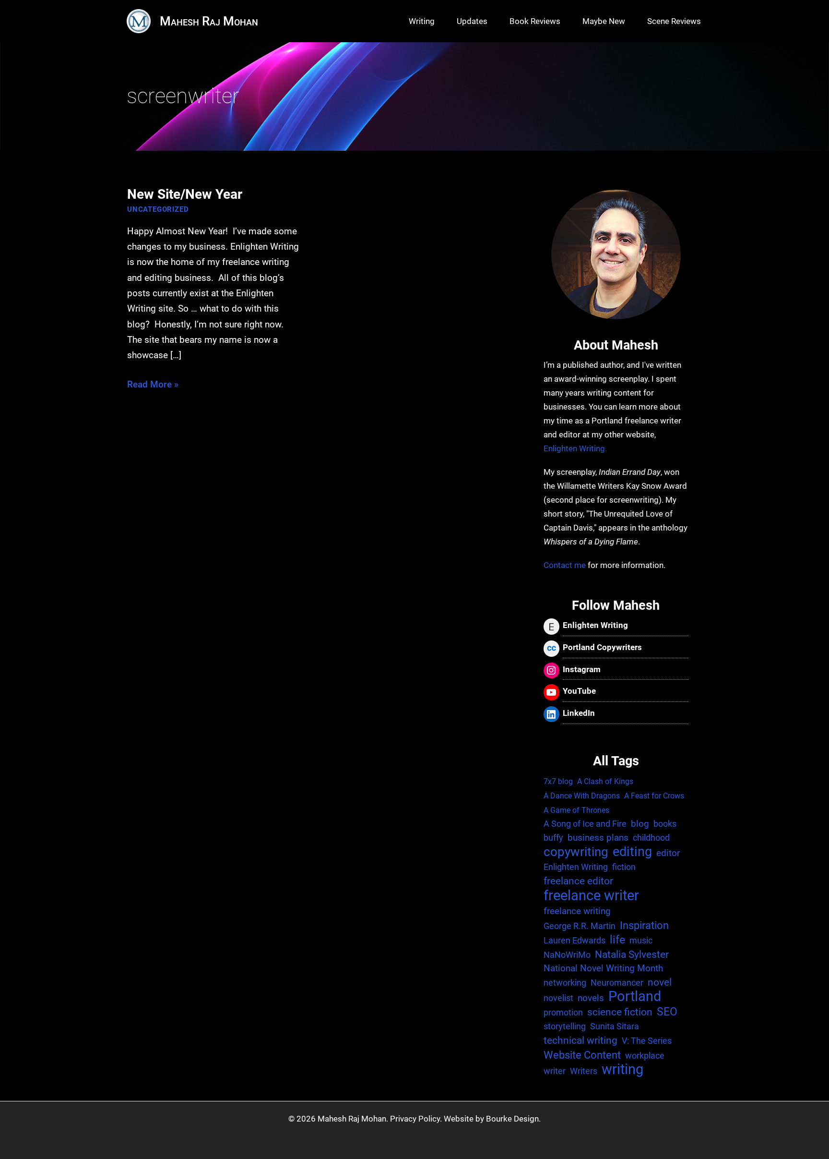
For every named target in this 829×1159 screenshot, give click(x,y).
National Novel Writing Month (603, 968)
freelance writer (591, 896)
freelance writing (577, 911)
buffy (553, 838)
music (640, 940)
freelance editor (578, 881)
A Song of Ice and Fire (585, 824)
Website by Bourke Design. (492, 1118)
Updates (472, 21)
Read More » (152, 385)
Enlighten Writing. (575, 448)
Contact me (565, 565)
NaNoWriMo (567, 955)
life (617, 939)
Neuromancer (617, 983)
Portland (634, 997)
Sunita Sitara (614, 1026)
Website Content (582, 1055)
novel (660, 982)
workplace (644, 1055)
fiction (624, 867)
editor (668, 852)
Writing (422, 21)
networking (565, 983)
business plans (598, 837)
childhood (651, 838)
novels (591, 997)
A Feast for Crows (654, 795)
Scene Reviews (674, 21)
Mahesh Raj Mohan (209, 21)
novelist (558, 998)
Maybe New (603, 21)
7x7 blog (558, 781)
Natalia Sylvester (632, 954)
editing (632, 852)
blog (640, 823)
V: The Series (647, 1041)
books (664, 824)
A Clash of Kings (605, 781)
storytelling (565, 1026)
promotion (563, 1012)
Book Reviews (534, 21)
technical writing (580, 1040)
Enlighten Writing (576, 867)
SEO (667, 1011)
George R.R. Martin (580, 926)
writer (555, 1071)
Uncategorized (158, 209)
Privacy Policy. (416, 1118)
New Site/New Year (184, 194)
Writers (583, 1071)
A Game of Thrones (576, 810)
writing (622, 1070)
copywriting (576, 852)
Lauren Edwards (574, 940)
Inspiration (644, 925)
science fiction (619, 1012)
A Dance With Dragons (582, 795)
